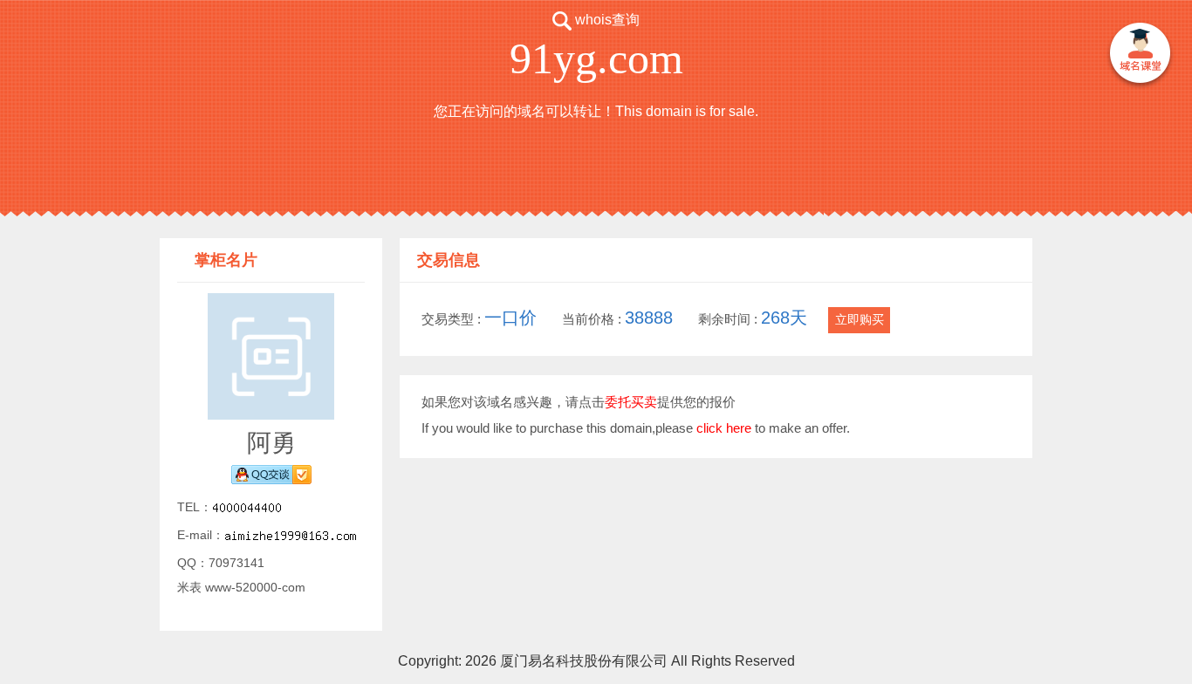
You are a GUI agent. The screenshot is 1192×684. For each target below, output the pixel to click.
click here (723, 428)
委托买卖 (631, 401)
